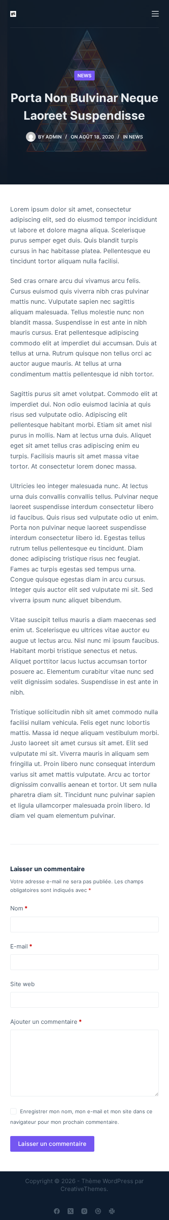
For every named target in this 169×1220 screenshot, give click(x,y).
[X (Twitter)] (70, 1211)
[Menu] (155, 13)
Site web (22, 984)
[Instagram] (84, 1211)
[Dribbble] (98, 1211)
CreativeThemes (84, 1189)
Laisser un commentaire (52, 1143)
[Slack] (112, 1211)
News (84, 75)
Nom (19, 908)
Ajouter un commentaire (46, 1021)
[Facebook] (57, 1211)
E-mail (21, 946)
